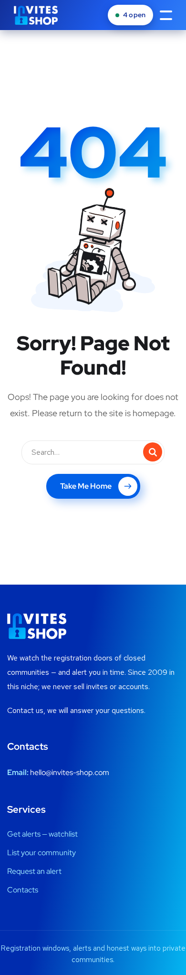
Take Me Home (86, 486)
